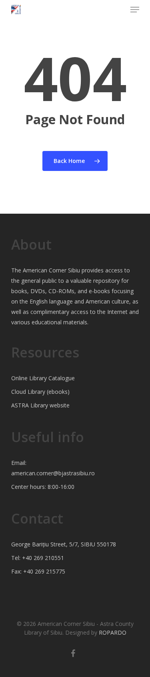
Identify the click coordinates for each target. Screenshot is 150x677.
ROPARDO (112, 632)
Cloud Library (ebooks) (40, 391)
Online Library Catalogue (43, 378)
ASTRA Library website (40, 405)
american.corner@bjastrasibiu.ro (53, 473)
